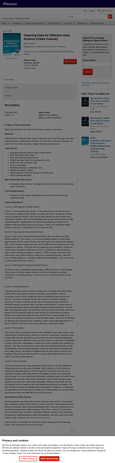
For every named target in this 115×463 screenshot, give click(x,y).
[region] (57, 449)
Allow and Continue (49, 459)
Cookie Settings (28, 459)
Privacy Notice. (53, 453)
